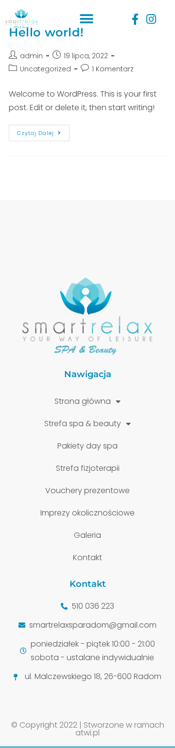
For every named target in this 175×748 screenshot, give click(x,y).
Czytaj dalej (43, 131)
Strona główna (82, 401)
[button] (87, 19)
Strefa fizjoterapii (88, 468)
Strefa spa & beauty (82, 423)
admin (31, 56)
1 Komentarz (113, 69)
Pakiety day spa (87, 445)
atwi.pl (87, 732)
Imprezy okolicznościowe (87, 512)
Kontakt (87, 557)
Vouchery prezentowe (87, 490)
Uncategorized (45, 69)
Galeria (87, 535)
